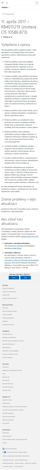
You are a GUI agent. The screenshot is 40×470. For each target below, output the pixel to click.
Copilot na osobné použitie (9, 291)
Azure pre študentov (7, 357)
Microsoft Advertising (7, 383)
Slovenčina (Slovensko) (11, 448)
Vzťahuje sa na (7, 37)
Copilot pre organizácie (8, 288)
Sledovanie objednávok (8, 318)
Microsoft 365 (5, 295)
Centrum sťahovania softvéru (9, 311)
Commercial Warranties (8, 324)
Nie (25, 277)
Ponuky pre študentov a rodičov (10, 354)
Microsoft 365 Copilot (7, 387)
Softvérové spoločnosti (8, 420)
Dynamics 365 (5, 377)
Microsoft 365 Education (8, 344)
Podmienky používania (7, 463)
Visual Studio (5, 423)
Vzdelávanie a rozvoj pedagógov (10, 351)
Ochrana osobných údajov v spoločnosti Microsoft (14, 439)
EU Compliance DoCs (7, 466)
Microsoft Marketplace (8, 413)
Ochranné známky (19, 463)
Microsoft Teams (6, 390)
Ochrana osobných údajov (21, 460)
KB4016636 (17, 248)
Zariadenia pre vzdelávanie (9, 337)
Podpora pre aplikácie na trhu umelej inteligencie (14, 406)
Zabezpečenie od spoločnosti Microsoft (12, 370)
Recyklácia (5, 321)
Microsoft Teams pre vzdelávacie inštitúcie (13, 341)
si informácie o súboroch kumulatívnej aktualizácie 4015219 (22, 260)
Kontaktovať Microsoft (8, 460)
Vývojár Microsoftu (7, 400)
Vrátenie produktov (7, 314)
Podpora (5, 7)
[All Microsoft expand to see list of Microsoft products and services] (2, 2)
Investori (4, 443)
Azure (3, 373)
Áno (14, 277)
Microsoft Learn (6, 403)
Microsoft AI (5, 367)
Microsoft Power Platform (8, 416)
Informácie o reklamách (31, 463)
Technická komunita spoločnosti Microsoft (12, 410)
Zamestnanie (5, 433)
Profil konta (5, 308)
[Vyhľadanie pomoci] (7, 2)
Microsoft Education (7, 334)
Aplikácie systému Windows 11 (10, 298)
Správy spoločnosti (7, 436)
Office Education (6, 347)
